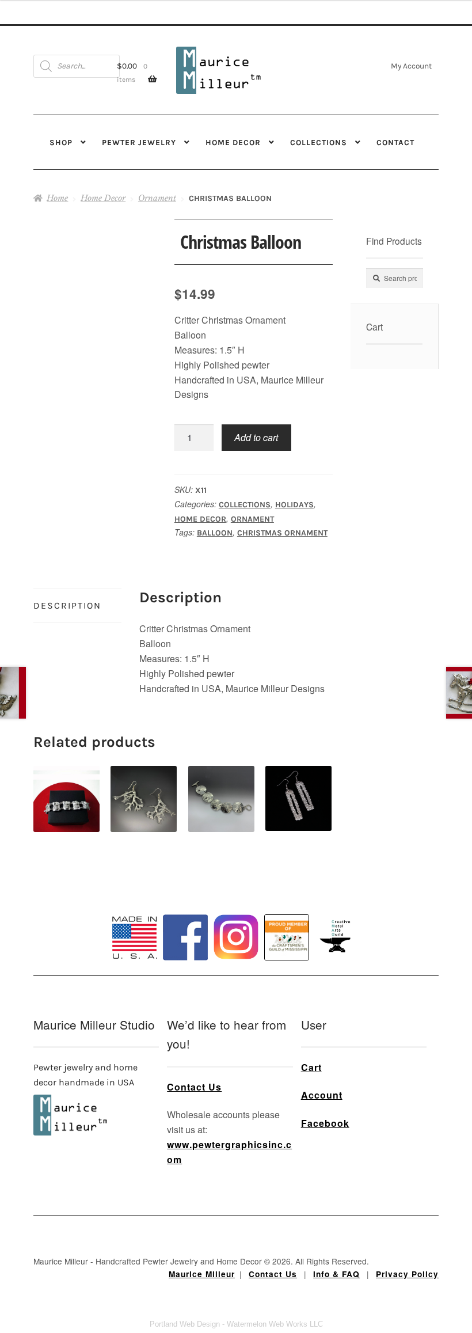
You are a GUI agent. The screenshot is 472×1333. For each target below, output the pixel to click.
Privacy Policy (407, 1274)
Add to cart (256, 437)
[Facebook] (185, 937)
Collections (318, 142)
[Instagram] (236, 936)
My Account (411, 65)
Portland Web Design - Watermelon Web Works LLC (236, 1324)
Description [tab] (67, 605)
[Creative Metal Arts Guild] (337, 936)
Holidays (294, 505)
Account (321, 1095)
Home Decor (233, 142)
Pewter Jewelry (139, 142)
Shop (61, 142)
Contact (395, 142)
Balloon (215, 533)
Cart (311, 1067)
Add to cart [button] (66, 786)
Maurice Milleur (202, 1274)
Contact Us (194, 1086)
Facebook (325, 1123)
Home (57, 198)
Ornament (157, 198)
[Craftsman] (286, 937)
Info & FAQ (336, 1274)
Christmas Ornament (282, 533)
